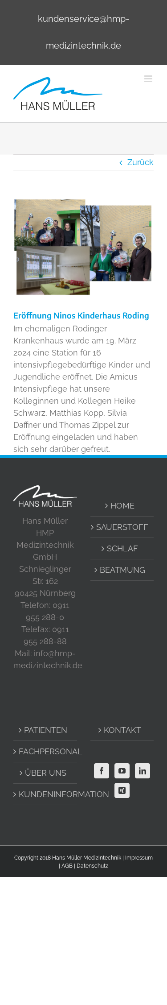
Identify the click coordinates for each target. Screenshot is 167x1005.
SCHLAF (122, 548)
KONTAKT (122, 730)
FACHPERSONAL (46, 751)
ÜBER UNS (45, 773)
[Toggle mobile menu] (149, 78)
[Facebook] (101, 770)
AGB (67, 866)
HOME (122, 505)
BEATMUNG (122, 570)
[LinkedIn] (142, 770)
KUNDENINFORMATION (46, 794)
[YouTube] (122, 770)
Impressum (139, 858)
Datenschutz (92, 866)
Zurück (140, 162)
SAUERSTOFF (122, 527)
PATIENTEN (45, 730)
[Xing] (122, 790)
